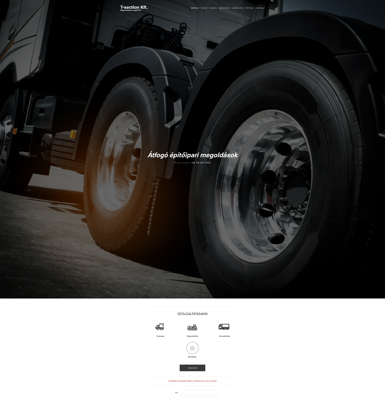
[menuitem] (195, 8)
